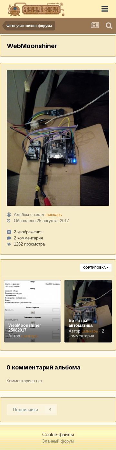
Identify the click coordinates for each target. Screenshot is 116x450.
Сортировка (95, 267)
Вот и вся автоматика (80, 323)
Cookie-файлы (58, 434)
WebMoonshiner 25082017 (24, 328)
